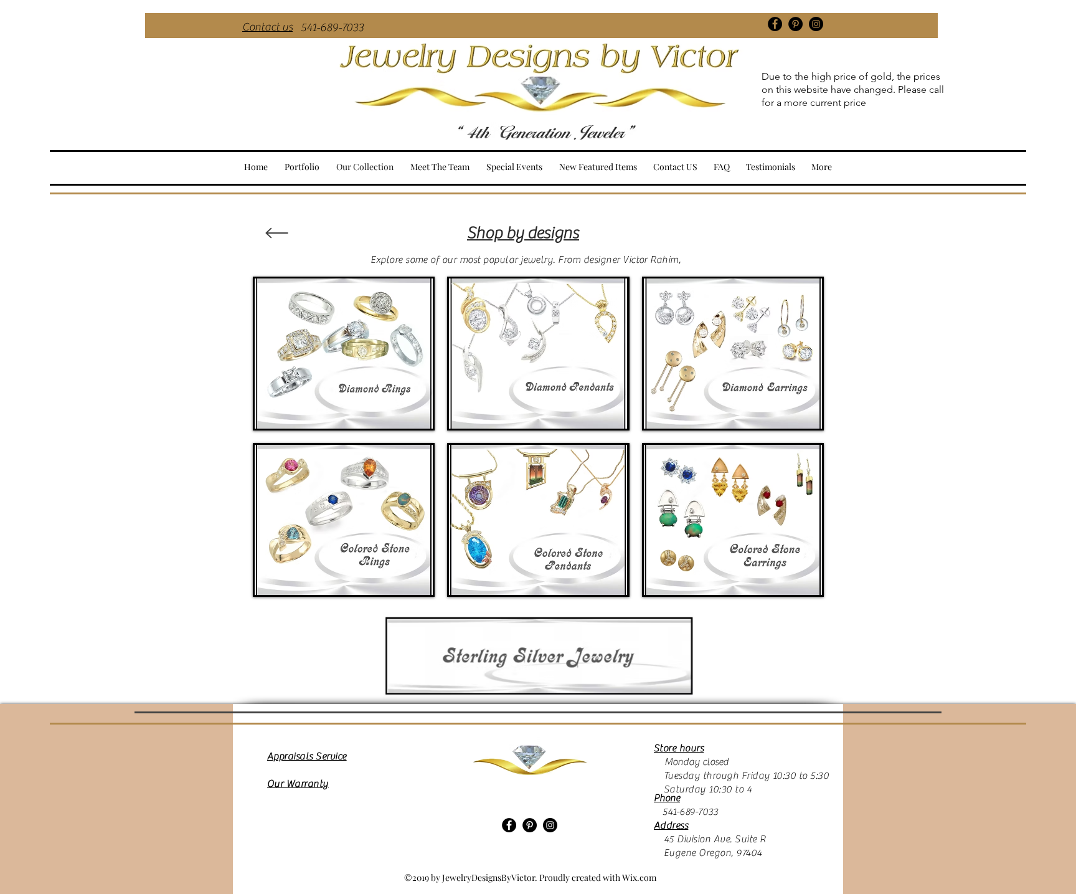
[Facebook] (775, 24)
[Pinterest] (795, 24)
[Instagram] (816, 24)
